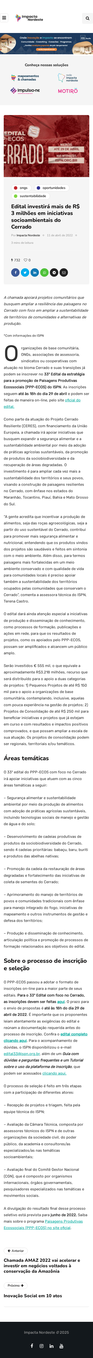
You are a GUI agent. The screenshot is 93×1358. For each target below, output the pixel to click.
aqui (61, 1001)
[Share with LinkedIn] (35, 272)
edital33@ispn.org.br (22, 1054)
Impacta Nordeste (28, 235)
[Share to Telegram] (54, 272)
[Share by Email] (64, 272)
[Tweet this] (25, 272)
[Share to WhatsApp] (44, 272)
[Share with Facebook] (15, 272)
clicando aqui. (54, 1073)
